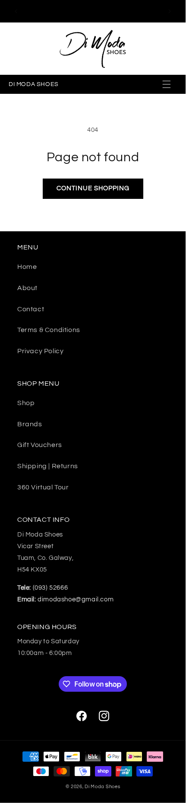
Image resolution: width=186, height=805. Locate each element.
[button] (167, 84)
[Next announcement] (169, 11)
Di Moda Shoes (102, 786)
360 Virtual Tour (43, 487)
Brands (29, 424)
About (27, 287)
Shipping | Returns (47, 466)
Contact (30, 309)
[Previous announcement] (15, 11)
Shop (26, 402)
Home (27, 266)
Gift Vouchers (39, 444)
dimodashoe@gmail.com (65, 599)
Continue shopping (93, 188)
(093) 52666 (42, 588)
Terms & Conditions (48, 329)
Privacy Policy (40, 351)
